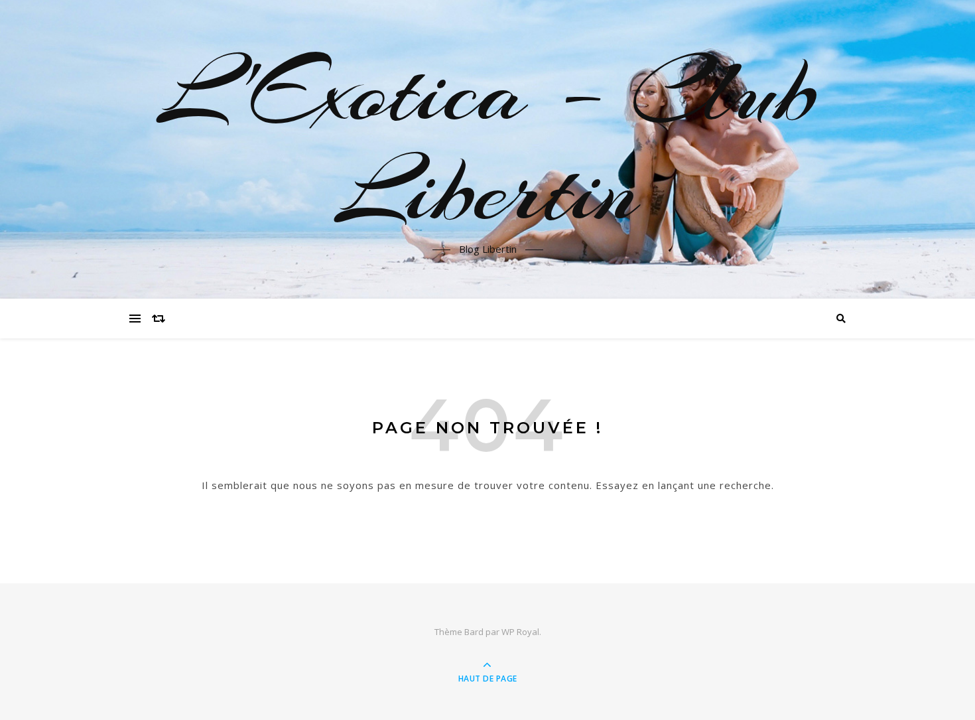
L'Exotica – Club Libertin (488, 141)
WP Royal (520, 632)
